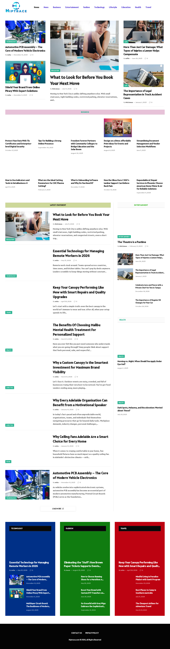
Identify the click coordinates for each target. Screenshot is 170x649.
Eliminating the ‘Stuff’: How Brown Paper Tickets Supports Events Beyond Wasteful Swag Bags (83, 564)
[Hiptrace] (16, 7)
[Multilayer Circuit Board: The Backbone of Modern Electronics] (16, 607)
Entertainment (72, 7)
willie (127, 58)
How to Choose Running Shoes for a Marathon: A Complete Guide (91, 578)
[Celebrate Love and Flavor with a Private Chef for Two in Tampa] (125, 289)
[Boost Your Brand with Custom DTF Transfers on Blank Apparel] (71, 593)
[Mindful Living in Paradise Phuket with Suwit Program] (126, 580)
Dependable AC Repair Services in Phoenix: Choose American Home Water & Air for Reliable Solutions (150, 184)
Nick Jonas (56, 89)
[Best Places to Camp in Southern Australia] (126, 593)
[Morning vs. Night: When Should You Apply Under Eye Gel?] (141, 342)
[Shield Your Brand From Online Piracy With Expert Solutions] (25, 72)
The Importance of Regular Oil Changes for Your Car (148, 301)
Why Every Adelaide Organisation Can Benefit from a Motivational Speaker (80, 402)
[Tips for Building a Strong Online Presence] (52, 127)
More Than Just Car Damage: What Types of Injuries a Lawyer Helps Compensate (143, 50)
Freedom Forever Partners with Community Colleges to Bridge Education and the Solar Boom (84, 145)
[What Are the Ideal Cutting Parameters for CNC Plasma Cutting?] (52, 167)
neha (9, 55)
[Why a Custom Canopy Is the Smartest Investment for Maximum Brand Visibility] (27, 374)
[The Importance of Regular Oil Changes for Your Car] (125, 304)
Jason (68, 570)
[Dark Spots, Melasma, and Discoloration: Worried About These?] (141, 388)
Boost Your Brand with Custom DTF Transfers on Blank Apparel (92, 591)
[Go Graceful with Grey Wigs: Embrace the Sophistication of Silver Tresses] (71, 607)
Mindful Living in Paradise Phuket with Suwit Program (148, 578)
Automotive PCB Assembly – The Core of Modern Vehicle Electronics (25, 48)
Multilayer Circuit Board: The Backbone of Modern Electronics (37, 605)
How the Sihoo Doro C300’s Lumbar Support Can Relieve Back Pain (116, 183)
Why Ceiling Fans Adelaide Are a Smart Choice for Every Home (80, 438)
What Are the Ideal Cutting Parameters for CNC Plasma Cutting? (51, 183)
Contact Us (76, 633)
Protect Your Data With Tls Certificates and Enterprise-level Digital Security (18, 143)
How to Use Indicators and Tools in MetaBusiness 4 (17, 181)
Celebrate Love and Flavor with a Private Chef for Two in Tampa (149, 286)
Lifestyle (113, 7)
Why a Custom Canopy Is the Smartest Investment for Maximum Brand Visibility (80, 367)
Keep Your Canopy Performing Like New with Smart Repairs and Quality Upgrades (79, 292)
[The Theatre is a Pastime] (141, 225)
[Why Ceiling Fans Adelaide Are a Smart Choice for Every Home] (27, 448)
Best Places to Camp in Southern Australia (146, 591)
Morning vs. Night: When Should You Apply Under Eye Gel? (140, 362)
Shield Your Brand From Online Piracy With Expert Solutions (22, 89)
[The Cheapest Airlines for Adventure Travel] (126, 607)
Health (138, 7)
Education (126, 7)
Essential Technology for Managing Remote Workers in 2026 (78, 253)
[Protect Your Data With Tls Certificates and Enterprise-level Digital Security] (19, 127)
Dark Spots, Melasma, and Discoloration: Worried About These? (140, 409)
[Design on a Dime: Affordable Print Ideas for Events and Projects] (118, 127)
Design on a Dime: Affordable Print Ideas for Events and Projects (117, 143)
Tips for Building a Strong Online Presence (49, 142)
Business (57, 7)
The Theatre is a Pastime (132, 242)
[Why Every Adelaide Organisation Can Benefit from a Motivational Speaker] (27, 412)
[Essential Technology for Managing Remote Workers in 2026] (27, 262)
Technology (99, 7)
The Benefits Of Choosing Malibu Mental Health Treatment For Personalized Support (76, 330)
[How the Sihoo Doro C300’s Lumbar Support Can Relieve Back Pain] (118, 167)
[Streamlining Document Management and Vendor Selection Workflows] (151, 127)
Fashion (86, 7)
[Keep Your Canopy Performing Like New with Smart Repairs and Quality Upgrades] (27, 299)
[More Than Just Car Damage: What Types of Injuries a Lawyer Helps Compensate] (144, 32)
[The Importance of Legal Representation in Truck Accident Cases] (144, 75)
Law (126, 42)
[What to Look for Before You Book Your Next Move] (84, 46)
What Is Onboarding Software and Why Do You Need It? (84, 181)
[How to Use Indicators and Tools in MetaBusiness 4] (19, 167)
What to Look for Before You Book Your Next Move (81, 80)
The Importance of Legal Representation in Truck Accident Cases (143, 94)
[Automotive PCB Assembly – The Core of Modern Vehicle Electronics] (25, 32)
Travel (148, 7)
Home (36, 7)
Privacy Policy (92, 633)
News (46, 7)
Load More (56, 509)
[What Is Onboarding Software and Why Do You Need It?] (85, 167)
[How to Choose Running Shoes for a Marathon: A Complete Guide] (71, 580)
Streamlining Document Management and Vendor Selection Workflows (148, 143)
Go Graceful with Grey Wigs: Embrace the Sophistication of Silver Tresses (93, 605)
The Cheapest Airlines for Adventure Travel (147, 604)
